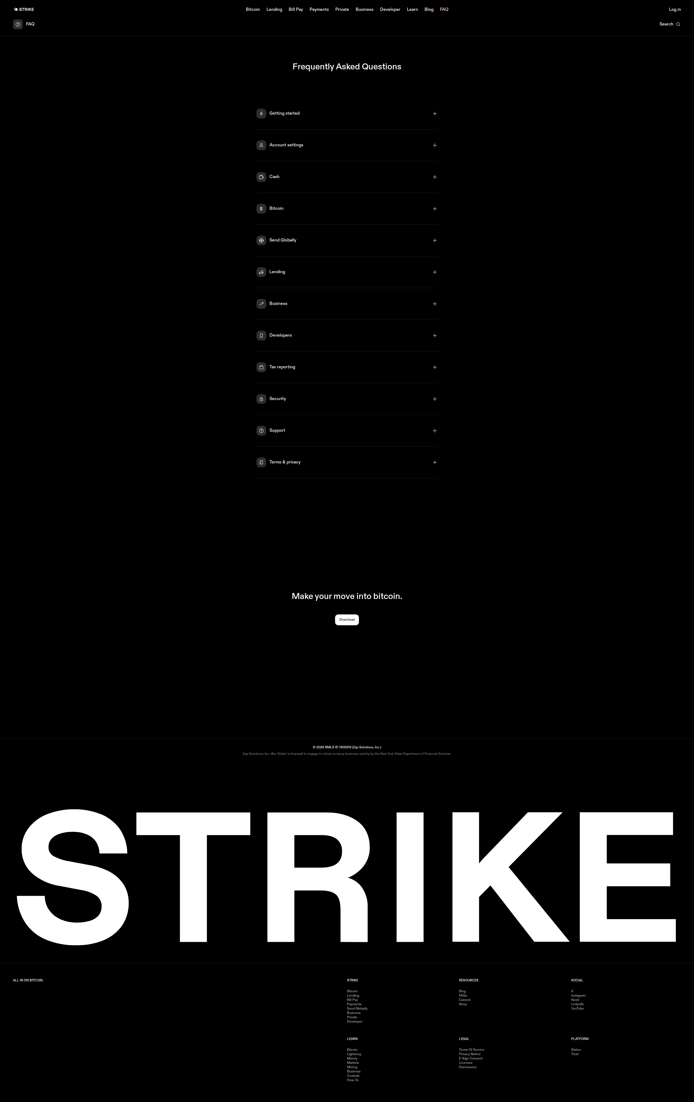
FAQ (444, 10)
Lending (274, 10)
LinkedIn (577, 1004)
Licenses (466, 1063)
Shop (463, 1004)
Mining (352, 1067)
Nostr (575, 1000)
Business (365, 10)
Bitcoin (253, 10)
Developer (390, 10)
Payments (319, 10)
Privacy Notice (470, 1054)
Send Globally (357, 1008)
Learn (412, 10)
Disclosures (468, 1067)
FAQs (463, 995)
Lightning (354, 1054)
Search (666, 24)
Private (342, 10)
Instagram (578, 995)
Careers (465, 1000)
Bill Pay (296, 10)
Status (576, 1050)
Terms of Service (471, 1050)
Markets (353, 1063)
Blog (429, 10)
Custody (353, 1076)
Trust (575, 1054)
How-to (353, 1080)
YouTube (577, 1008)
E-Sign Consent (471, 1058)
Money (352, 1058)
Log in (675, 10)
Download (347, 619)
